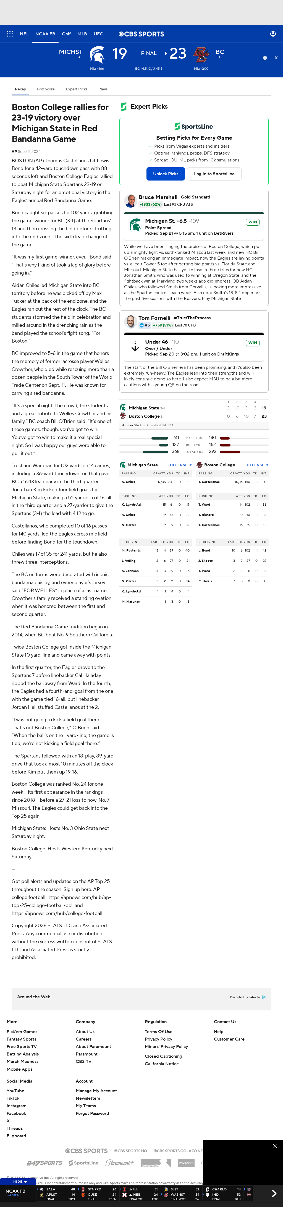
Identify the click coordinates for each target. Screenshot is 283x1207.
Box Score (46, 89)
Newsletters (88, 1098)
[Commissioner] (156, 1161)
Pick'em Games (22, 1031)
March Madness (22, 1061)
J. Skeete (205, 561)
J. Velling (128, 561)
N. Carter (129, 525)
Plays (103, 89)
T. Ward (204, 505)
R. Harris (205, 581)
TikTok (13, 1098)
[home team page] (201, 54)
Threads (15, 1128)
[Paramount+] (119, 1161)
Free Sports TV (22, 1046)
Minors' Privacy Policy (166, 1046)
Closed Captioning (163, 1056)
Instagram (17, 1106)
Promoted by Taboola (245, 997)
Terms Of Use (158, 1031)
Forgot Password (92, 1113)
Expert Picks (76, 89)
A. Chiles (128, 482)
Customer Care (229, 1039)
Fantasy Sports (21, 1039)
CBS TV (83, 1061)
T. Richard (206, 515)
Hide (18, 1182)
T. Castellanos (209, 482)
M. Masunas (131, 602)
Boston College (219, 465)
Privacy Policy (158, 1039)
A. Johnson (130, 571)
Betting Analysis (23, 1054)
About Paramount (93, 1046)
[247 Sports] (44, 1162)
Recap (20, 89)
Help (219, 1031)
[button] (10, 34)
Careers (83, 1039)
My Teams (86, 1106)
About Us (85, 1031)
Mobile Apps (19, 1069)
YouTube (15, 1091)
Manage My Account (96, 1091)
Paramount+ (88, 1054)
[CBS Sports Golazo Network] (186, 1150)
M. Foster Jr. (131, 550)
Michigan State (142, 465)
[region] (243, 1162)
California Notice (162, 1064)
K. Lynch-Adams (134, 505)
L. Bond (204, 550)
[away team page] (97, 54)
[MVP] (186, 1161)
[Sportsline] (84, 1162)
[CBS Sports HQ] (130, 1150)
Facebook (16, 1113)
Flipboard (16, 1136)
